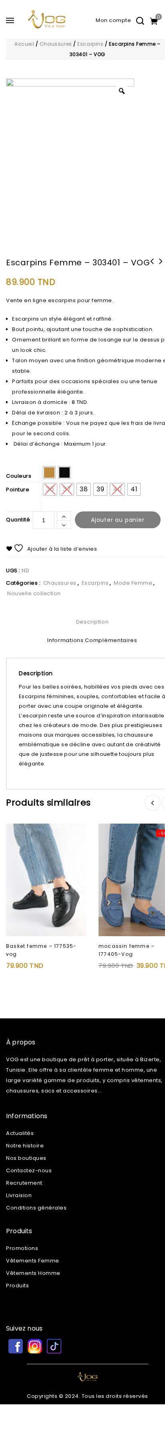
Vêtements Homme (33, 1273)
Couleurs (18, 476)
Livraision (19, 1195)
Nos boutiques (26, 1158)
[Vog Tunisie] (47, 23)
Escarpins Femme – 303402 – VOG (152, 266)
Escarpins (90, 43)
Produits (17, 1285)
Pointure (17, 489)
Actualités (20, 1133)
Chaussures (56, 43)
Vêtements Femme (32, 1260)
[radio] (49, 473)
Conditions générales (36, 1208)
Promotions (22, 1248)
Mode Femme (133, 583)
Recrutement (24, 1183)
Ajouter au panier (118, 520)
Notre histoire (25, 1145)
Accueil (24, 43)
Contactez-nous (29, 1170)
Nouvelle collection (34, 593)
